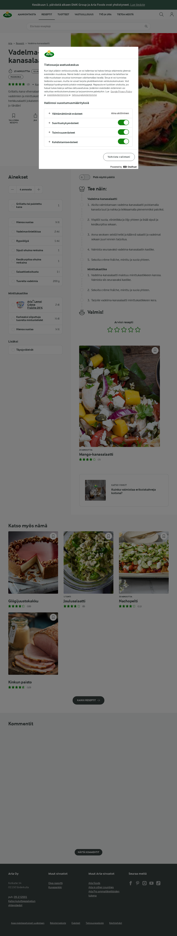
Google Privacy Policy (121, 91)
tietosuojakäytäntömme (84, 95)
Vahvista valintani (119, 156)
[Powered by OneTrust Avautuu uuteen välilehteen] (123, 167)
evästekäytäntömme (57, 95)
